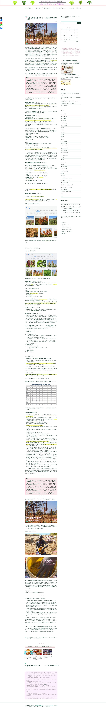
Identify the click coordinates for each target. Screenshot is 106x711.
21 (61, 37)
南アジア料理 (63, 118)
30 (66, 39)
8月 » (77, 41)
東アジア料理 (63, 113)
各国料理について (47, 8)
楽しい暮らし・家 (64, 182)
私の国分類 (64, 233)
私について (64, 222)
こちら (38, 102)
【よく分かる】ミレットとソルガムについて (69, 210)
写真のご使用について (66, 226)
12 (74, 32)
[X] (1, 18)
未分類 (62, 196)
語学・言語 (63, 175)
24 (69, 37)
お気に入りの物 (64, 189)
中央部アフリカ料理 (41, 637)
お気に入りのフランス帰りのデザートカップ (69, 101)
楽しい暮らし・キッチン (65, 180)
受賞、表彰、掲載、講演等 (66, 191)
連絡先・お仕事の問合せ (67, 229)
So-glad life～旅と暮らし (39, 705)
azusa (29, 16)
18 (71, 35)
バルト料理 (63, 132)
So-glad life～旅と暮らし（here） (60, 8)
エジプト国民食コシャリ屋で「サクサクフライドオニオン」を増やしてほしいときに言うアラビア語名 (37, 658)
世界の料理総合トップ (29, 8)
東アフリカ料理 (53, 637)
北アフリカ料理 (29, 637)
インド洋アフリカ (64, 155)
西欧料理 (62, 136)
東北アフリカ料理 (64, 152)
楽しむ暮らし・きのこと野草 (66, 187)
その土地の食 (71, 8)
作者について (78, 8)
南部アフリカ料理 (47, 637)
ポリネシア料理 (64, 166)
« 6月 (65, 41)
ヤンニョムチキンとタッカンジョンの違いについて (71, 204)
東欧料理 (62, 127)
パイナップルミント (65, 105)
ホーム (62, 16)
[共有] (1, 28)
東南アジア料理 (64, 116)
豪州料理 (62, 173)
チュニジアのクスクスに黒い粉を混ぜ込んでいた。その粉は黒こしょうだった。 (28, 657)
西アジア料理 (63, 120)
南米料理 (62, 164)
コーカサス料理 (64, 125)
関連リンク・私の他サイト (67, 231)
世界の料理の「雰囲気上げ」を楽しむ (68, 103)
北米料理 (62, 157)
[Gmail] (1, 23)
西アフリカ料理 (34, 637)
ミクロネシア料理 (64, 171)
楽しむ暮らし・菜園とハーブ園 (67, 184)
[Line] (1, 25)
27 (76, 37)
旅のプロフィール (65, 224)
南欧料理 (62, 139)
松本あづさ (51, 705)
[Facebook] (1, 20)
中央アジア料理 (64, 123)
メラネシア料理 (64, 168)
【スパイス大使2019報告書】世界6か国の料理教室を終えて (47, 657)
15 (64, 35)
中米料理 (62, 159)
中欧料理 (62, 129)
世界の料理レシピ (38, 8)
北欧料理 (62, 134)
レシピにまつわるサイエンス (36, 638)
